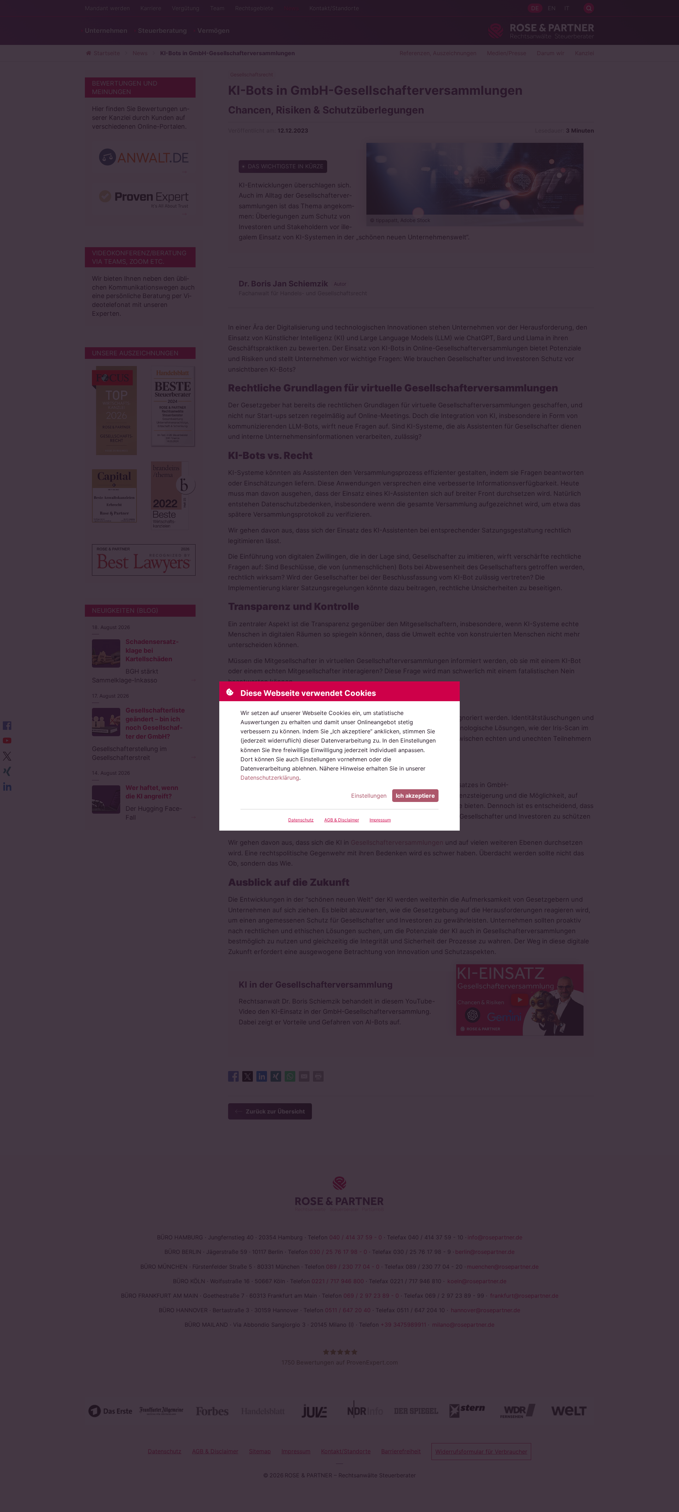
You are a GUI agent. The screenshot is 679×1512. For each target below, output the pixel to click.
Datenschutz (301, 819)
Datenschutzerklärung (269, 777)
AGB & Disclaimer (341, 819)
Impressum (380, 819)
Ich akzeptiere (415, 795)
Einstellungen (369, 795)
